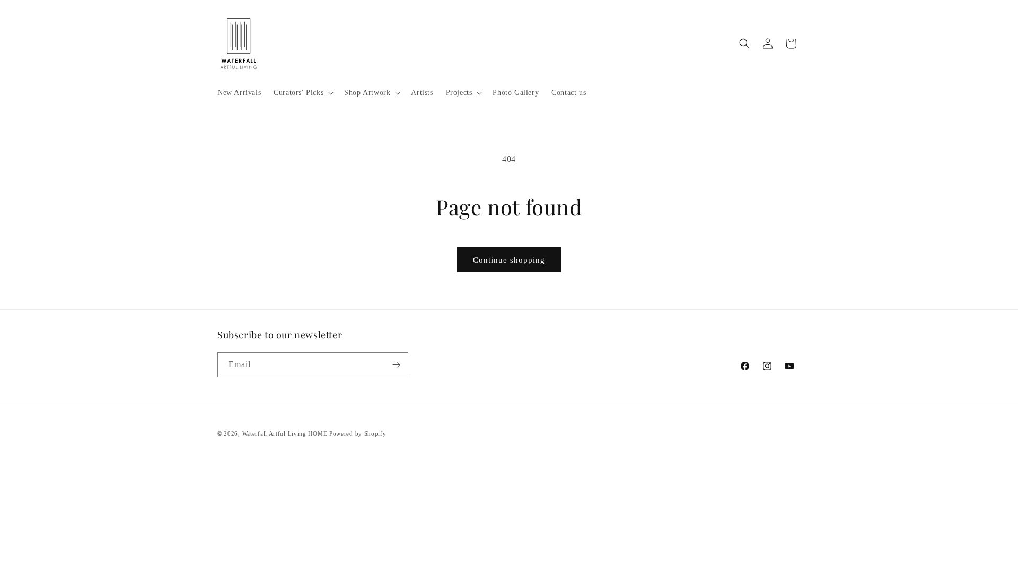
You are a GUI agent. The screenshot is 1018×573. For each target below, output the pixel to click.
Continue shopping (509, 260)
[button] (302, 93)
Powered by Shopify (358, 433)
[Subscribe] (396, 364)
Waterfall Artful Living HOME (285, 433)
